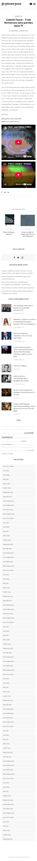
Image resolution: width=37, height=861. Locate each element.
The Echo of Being (20, 366)
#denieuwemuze (20, 426)
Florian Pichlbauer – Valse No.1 (9, 233)
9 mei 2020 (16, 369)
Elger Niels (14, 31)
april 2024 (6, 588)
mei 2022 (5, 687)
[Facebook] (14, 257)
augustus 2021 (8, 726)
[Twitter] (18, 257)
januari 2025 (7, 548)
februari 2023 (8, 648)
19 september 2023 (18, 341)
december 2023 (8, 605)
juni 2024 (6, 579)
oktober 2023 (8, 613)
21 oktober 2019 (18, 314)
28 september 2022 (19, 360)
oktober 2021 (8, 718)
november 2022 (8, 661)
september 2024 (8, 566)
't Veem (30, 429)
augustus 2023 (8, 622)
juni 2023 (6, 631)
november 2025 (8, 505)
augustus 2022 (8, 674)
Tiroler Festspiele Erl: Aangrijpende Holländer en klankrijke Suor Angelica (16, 283)
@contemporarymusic (19, 444)
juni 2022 (6, 683)
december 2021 (8, 709)
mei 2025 (5, 531)
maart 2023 (7, 644)
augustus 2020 (8, 778)
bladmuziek (18, 16)
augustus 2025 (8, 518)
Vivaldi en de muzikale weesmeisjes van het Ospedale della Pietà (17, 292)
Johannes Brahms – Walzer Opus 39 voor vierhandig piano (28, 234)
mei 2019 (5, 826)
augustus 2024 (8, 570)
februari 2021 (7, 752)
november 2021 (8, 713)
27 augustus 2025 (18, 384)
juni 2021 (6, 735)
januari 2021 (7, 757)
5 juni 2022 (16, 414)
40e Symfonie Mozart (20, 438)
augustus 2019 (8, 817)
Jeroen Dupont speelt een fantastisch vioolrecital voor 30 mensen (24, 392)
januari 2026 (7, 496)
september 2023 (8, 618)
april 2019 (6, 830)
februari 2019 (8, 839)
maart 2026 (7, 488)
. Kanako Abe (10, 450)
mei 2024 (6, 583)
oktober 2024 (8, 561)
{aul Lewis (30, 438)
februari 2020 (8, 800)
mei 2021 (5, 739)
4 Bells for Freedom (21, 450)
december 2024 (8, 553)
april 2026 (6, 483)
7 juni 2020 (16, 398)
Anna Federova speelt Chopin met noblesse (17, 288)
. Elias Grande (16, 429)
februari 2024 (8, 596)
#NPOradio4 (24, 429)
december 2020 (8, 761)
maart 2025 (7, 540)
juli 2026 (6, 470)
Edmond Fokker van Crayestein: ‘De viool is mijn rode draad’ (22, 335)
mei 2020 (6, 791)
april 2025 (6, 535)
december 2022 (8, 657)
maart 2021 (6, 748)
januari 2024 (7, 600)
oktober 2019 (8, 809)
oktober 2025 (8, 509)
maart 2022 (7, 696)
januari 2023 (7, 653)
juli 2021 (5, 731)
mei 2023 (6, 635)
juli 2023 (6, 627)
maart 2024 (7, 592)
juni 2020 (6, 787)
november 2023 (8, 609)
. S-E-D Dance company (8, 426)
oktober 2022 (8, 666)
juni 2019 (6, 822)
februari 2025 (8, 544)
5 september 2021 (18, 327)
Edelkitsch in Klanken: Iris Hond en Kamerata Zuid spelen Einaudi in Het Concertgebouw (24, 322)
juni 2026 (6, 475)
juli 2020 (6, 783)
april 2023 (6, 639)
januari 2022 (7, 705)
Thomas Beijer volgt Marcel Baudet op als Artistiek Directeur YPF (23, 308)
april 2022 (6, 692)
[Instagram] (22, 257)
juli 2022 (6, 678)
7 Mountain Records (17, 433)
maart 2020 (7, 796)
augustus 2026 (8, 466)
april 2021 (6, 744)
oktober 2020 (8, 770)
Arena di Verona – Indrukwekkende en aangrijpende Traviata (21, 378)
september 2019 (8, 813)
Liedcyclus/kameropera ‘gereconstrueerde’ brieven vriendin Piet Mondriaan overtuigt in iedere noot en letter (23, 351)
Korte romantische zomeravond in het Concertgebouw (15, 278)
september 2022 (8, 670)
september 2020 (8, 774)
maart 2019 (7, 835)
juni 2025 (6, 527)
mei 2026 (6, 479)
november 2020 (8, 765)
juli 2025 (6, 522)
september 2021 (8, 722)
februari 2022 (8, 700)
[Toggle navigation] (34, 4)
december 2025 (8, 501)
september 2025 (8, 514)
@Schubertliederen (13, 441)
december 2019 (8, 804)
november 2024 (8, 557)
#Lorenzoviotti (6, 433)
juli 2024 (6, 574)
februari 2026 (8, 492)
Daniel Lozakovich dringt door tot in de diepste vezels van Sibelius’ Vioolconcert (17, 272)
